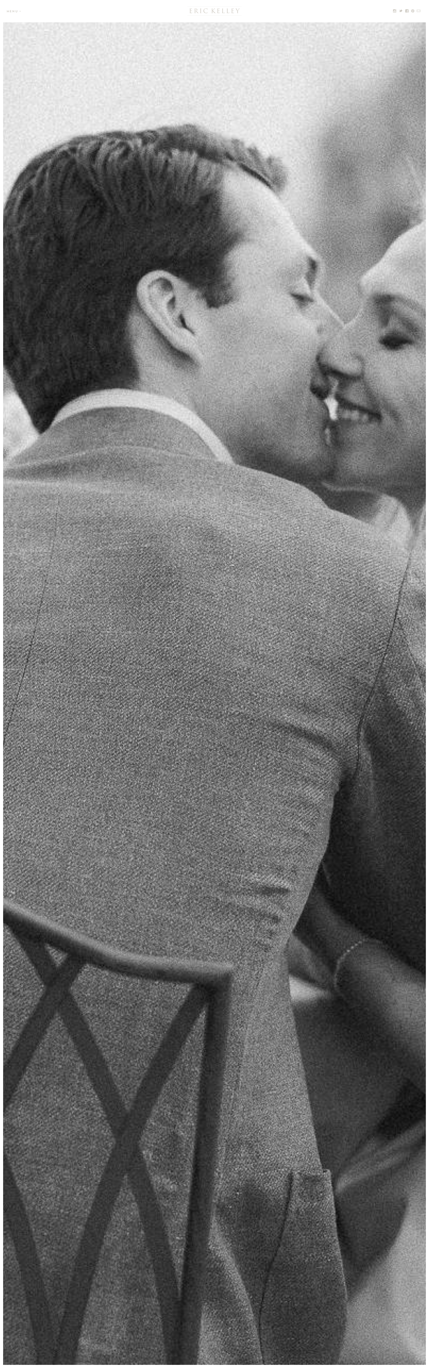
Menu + (14, 11)
